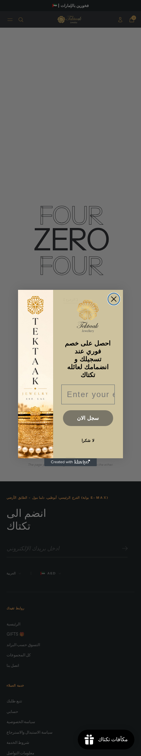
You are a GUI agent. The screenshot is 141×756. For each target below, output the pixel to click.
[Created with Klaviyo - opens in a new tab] (70, 462)
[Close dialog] (114, 299)
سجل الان (88, 418)
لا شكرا (88, 440)
